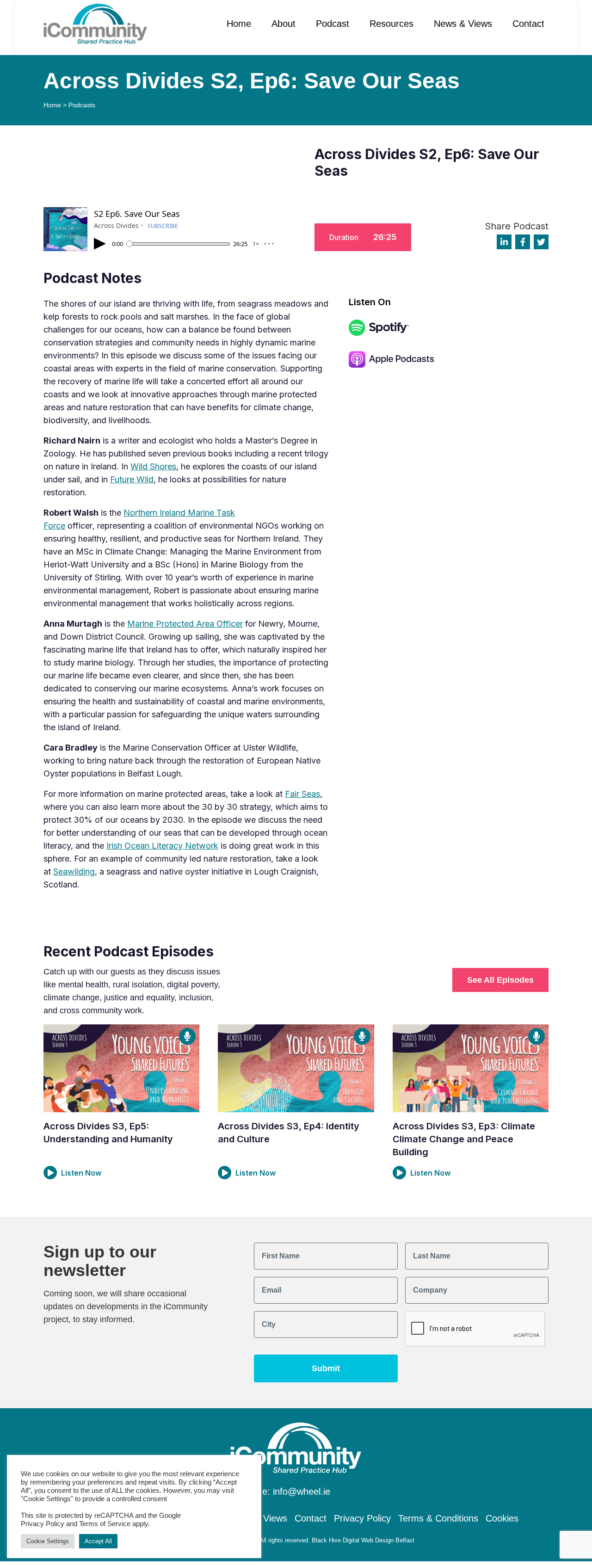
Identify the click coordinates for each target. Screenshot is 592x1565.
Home (239, 23)
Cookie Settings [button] (47, 1541)
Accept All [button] (98, 1541)
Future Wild (132, 479)
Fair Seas (302, 794)
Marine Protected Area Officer (185, 623)
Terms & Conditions (438, 1518)
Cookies (502, 1518)
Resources (391, 23)
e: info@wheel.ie (296, 1491)
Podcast (332, 23)
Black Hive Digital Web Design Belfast (363, 1540)
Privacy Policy (362, 1518)
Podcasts (81, 105)
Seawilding (74, 871)
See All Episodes (500, 980)
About (283, 23)
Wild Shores (153, 466)
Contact (528, 23)
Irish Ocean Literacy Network (162, 845)
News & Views (463, 23)
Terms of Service (104, 1524)
